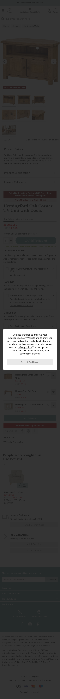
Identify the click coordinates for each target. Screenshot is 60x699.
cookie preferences (30, 353)
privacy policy (25, 347)
